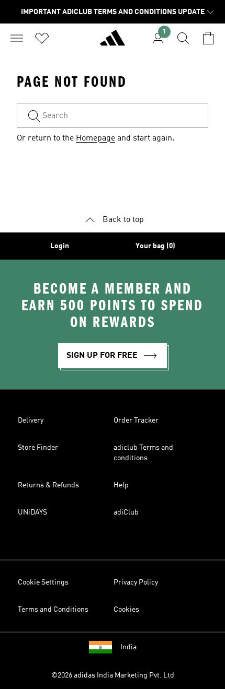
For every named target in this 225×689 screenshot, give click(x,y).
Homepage (95, 138)
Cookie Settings (43, 582)
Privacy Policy (136, 582)
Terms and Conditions (53, 609)
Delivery (30, 420)
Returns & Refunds (48, 485)
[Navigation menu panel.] (16, 38)
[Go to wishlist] (41, 38)
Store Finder (38, 447)
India (128, 647)
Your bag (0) (155, 246)
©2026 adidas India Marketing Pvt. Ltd (112, 675)
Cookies (126, 609)
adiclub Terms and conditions (143, 453)
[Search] (183, 38)
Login (59, 246)
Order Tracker (136, 420)
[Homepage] (112, 42)
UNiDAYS (32, 512)
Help (121, 485)
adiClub (126, 512)
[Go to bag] (208, 38)
